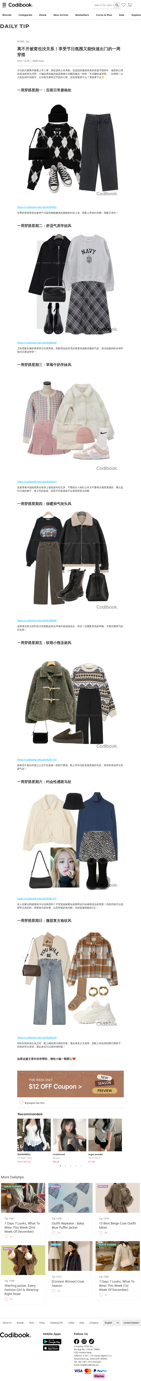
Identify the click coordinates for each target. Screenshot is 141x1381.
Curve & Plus (104, 15)
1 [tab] (60, 1165)
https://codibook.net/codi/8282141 (37, 898)
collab (71, 1322)
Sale (121, 15)
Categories (25, 15)
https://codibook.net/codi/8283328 (37, 1037)
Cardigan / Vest (24, 1157)
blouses (56, 1157)
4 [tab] (75, 1165)
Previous (14, 1140)
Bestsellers (82, 15)
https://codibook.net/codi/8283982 (37, 207)
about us (7, 1322)
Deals (42, 15)
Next (126, 1140)
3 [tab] (70, 1165)
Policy (42, 1322)
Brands (6, 15)
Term (31, 1322)
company (93, 1322)
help (81, 1322)
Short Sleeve (94, 1157)
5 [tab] (81, 1165)
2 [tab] (65, 1165)
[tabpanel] (35, 1140)
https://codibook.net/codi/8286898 (37, 620)
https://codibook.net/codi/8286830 (37, 342)
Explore (136, 15)
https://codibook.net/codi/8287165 (37, 759)
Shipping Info (56, 1322)
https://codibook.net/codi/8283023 (37, 481)
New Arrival (60, 15)
